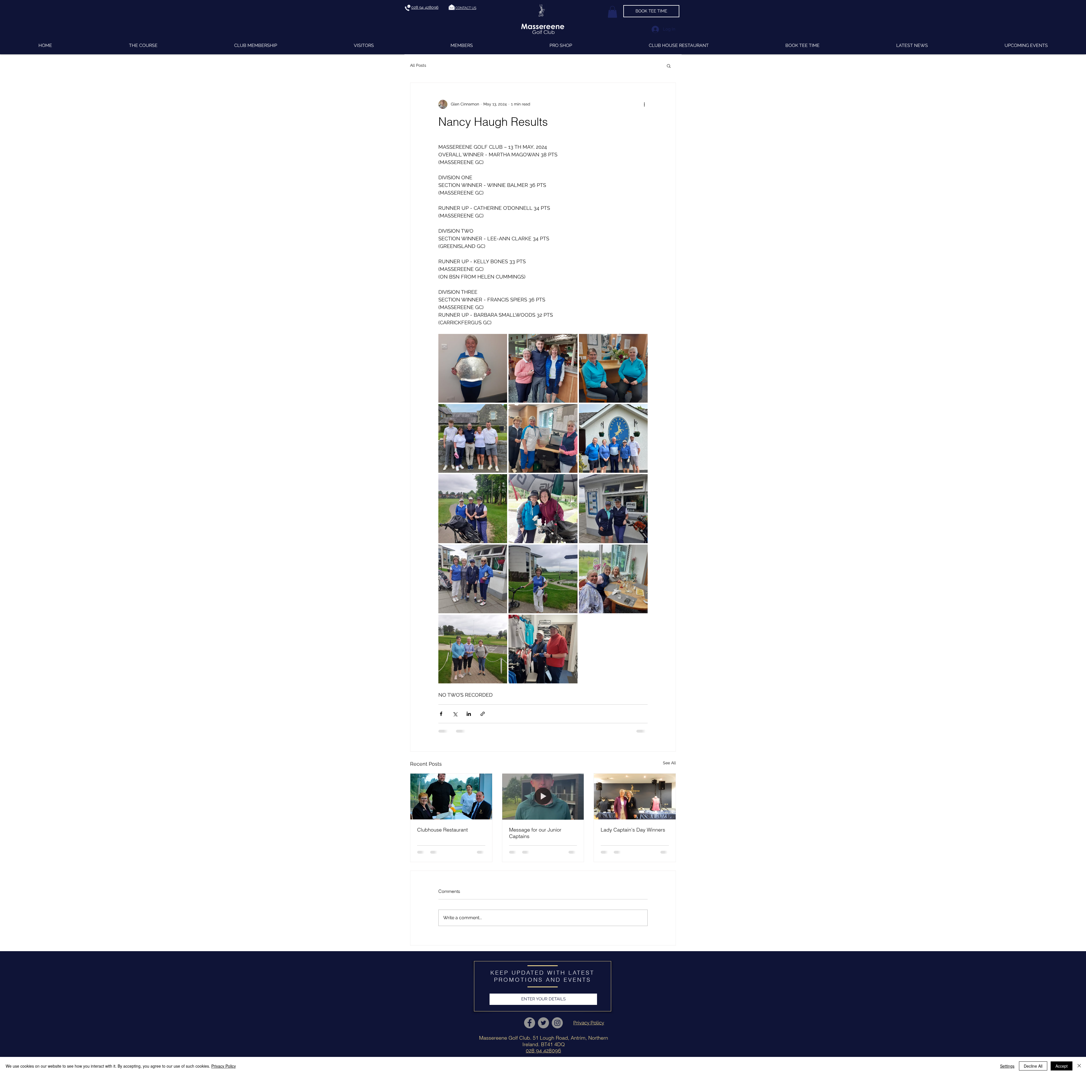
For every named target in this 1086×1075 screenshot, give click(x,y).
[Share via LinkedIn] (468, 713)
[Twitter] (543, 1022)
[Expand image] (472, 368)
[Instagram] (557, 1022)
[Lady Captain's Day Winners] (635, 796)
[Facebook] (529, 1022)
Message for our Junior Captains (535, 832)
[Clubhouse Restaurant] (451, 796)
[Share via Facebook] (441, 713)
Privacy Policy (223, 1066)
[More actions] (644, 104)
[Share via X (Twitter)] (455, 713)
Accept (1061, 1066)
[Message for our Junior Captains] (543, 796)
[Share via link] (482, 713)
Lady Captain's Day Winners (633, 829)
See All (669, 763)
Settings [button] (1007, 1066)
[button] (465, 8)
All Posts (418, 65)
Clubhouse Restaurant (442, 829)
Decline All (1033, 1066)
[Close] (1079, 1065)
